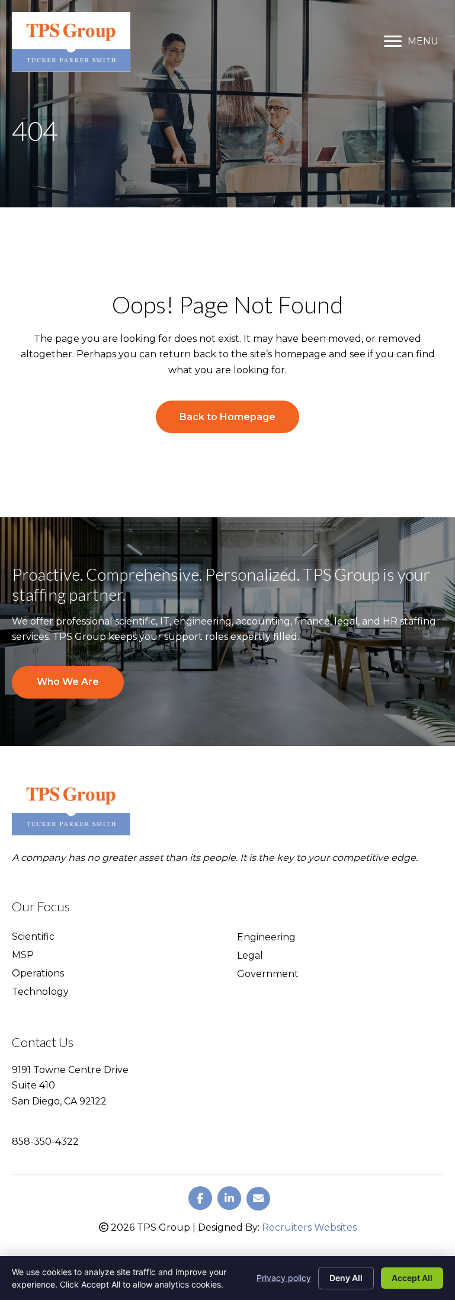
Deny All (346, 1278)
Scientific (33, 937)
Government (268, 974)
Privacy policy (284, 1278)
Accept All (412, 1278)
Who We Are (68, 681)
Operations (38, 974)
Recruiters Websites (309, 1227)
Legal (250, 956)
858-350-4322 (45, 1141)
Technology (40, 992)
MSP (23, 955)
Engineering (266, 938)
